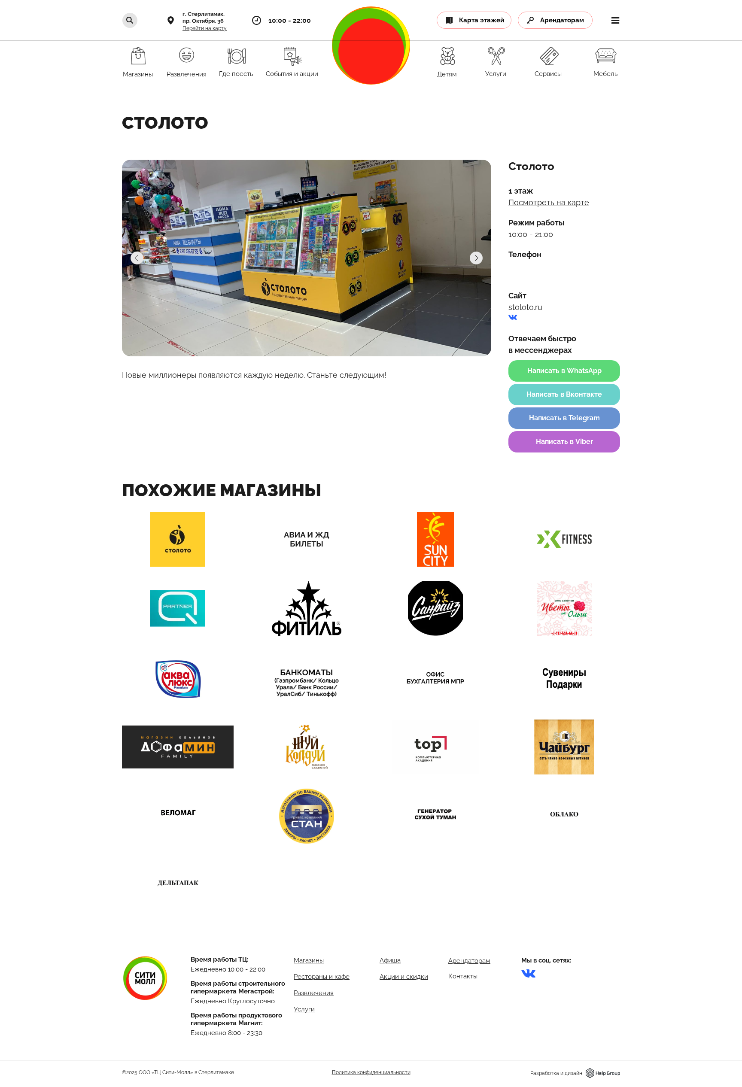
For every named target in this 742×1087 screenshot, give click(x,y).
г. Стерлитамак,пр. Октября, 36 (203, 17)
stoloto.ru (525, 307)
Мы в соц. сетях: (546, 960)
